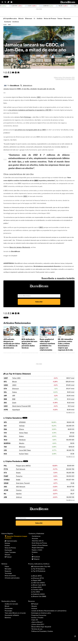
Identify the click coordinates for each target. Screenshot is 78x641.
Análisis (39, 18)
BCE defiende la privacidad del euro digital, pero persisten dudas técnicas (29, 343)
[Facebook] (9, 72)
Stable (18, 480)
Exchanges (8, 550)
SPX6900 (22, 422)
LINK (55, 5)
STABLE (7, 480)
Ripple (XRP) (37, 580)
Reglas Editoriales (38, 548)
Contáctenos (36, 536)
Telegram (36, 559)
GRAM (6, 483)
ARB (5, 497)
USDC (6, 385)
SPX (5, 422)
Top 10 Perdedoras (39, 571)
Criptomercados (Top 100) (41, 566)
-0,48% (48, 5)
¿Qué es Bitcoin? (37, 622)
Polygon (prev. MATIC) (23, 466)
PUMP (6, 476)
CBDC (9, 24)
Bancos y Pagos (43, 337)
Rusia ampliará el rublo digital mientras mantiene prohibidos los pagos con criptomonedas (47, 344)
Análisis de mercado (11, 604)
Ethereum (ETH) (38, 578)
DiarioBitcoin (14, 85)
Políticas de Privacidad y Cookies (42, 631)
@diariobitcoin (27, 85)
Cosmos (19, 490)
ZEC (41, 5)
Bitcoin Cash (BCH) (39, 585)
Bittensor (22, 447)
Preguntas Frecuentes (38, 615)
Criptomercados (11, 541)
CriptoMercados (11, 18)
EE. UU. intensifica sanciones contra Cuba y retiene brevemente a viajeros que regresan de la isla (65, 344)
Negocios (8, 571)
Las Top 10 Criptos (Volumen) (18, 374)
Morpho (21, 443)
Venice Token (23, 433)
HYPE (10, 5)
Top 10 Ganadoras (39, 569)
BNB (5, 399)
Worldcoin (22, 440)
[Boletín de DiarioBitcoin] (18, 72)
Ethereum (28, 18)
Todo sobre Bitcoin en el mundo (15, 613)
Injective (19, 494)
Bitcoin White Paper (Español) (41, 627)
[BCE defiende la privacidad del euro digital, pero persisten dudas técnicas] (30, 331)
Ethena (21, 429)
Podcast (9, 557)
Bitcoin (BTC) (37, 576)
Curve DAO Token (25, 450)
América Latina (6, 337)
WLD (5, 440)
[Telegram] (16, 72)
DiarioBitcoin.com (70, 412)
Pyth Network (20, 469)
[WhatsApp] (6, 72)
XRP (5, 396)
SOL (5, 392)
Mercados (8, 569)
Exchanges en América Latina (41, 613)
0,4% (34, 5)
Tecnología (8, 573)
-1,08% (3, 5)
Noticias (7, 543)
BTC (5, 381)
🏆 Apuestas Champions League (16, 537)
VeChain (22, 426)
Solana (14, 392)
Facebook (36, 557)
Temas (59, 18)
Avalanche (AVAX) (39, 594)
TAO (5, 447)
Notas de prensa (10, 576)
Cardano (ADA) (38, 589)
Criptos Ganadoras (13, 418)
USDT (6, 378)
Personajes (8, 611)
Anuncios (35, 538)
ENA (5, 429)
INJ (5, 494)
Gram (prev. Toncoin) (23, 483)
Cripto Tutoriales (10, 552)
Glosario (7, 555)
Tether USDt (16, 378)
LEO (68, 5)
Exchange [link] (27, 117)
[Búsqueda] (6, 2)
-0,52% (17, 5)
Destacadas (9, 608)
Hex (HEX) (36, 592)
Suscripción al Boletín (12, 615)
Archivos (15, 22)
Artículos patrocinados (12, 578)
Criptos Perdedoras (14, 461)
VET (5, 426)
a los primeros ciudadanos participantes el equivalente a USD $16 (29, 110)
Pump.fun (19, 476)
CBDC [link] (39, 97)
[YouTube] (13, 72)
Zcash (14, 403)
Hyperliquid (16, 410)
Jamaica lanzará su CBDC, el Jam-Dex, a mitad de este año (35, 47)
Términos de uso (36, 629)
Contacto (7, 22)
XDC (5, 487)
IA (34, 18)
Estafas (7, 545)
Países (7, 566)
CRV (5, 450)
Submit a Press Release (40, 545)
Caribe (5, 24)
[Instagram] (11, 72)
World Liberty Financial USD (21, 406)
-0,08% (74, 5)
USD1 (6, 406)
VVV (5, 433)
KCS (5, 454)
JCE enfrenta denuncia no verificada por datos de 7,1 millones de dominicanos (11, 343)
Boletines (8, 617)
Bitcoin (21, 18)
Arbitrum (19, 497)
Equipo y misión (37, 550)
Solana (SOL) (37, 587)
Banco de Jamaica (16, 247)
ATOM (6, 490)
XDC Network (20, 487)
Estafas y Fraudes (37, 617)
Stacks (18, 473)
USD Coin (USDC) (39, 583)
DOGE (25, 5)
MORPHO (7, 443)
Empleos (35, 552)
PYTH (6, 469)
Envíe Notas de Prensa (39, 543)
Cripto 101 (34, 620)
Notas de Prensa (50, 18)
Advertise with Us (37, 541)
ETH (5, 389)
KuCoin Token (23, 454)
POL (5, 466)
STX (5, 473)
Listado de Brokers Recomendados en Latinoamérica (48, 611)
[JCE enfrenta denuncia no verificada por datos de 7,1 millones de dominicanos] (11, 331)
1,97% (62, 5)
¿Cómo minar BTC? (37, 624)
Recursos (67, 18)
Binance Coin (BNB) (39, 596)
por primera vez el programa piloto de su (30, 130)
